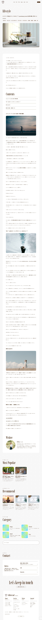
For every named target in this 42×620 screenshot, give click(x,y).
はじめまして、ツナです (8, 605)
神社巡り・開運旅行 (32, 603)
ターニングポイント (14, 20)
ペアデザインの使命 (7, 604)
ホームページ (23, 604)
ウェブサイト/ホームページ (16, 603)
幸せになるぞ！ (8, 104)
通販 (30, 606)
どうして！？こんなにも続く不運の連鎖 (12, 98)
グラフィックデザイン (16, 605)
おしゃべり (8, 20)
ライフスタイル (25, 20)
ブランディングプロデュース (16, 607)
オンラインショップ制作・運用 (16, 609)
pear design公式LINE (9, 418)
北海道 (32, 20)
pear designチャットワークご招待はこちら (12, 420)
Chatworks (22, 572)
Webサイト (4, 20)
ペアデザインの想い (7, 603)
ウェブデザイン (15, 604)
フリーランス (19, 20)
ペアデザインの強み (7, 602)
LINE (21, 568)
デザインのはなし (32, 602)
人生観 (29, 20)
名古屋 (35, 20)
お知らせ (31, 605)
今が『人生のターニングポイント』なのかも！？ (13, 101)
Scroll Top (21, 616)
